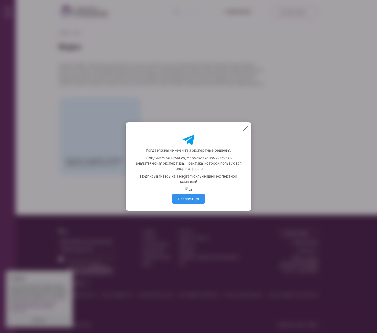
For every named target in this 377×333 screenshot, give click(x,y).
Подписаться (188, 199)
